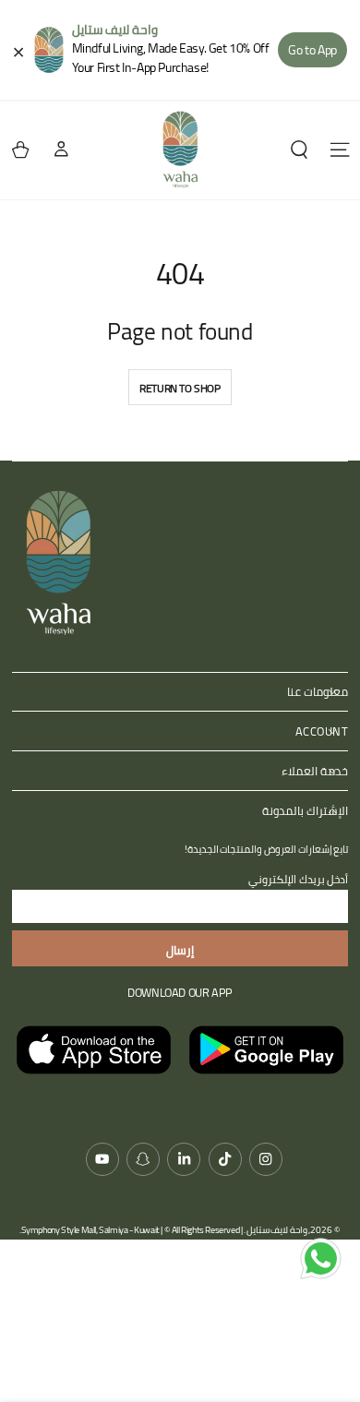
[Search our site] (299, 150)
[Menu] (339, 150)
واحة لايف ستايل (276, 1230)
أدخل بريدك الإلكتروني (298, 879)
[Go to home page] (179, 149)
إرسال (180, 950)
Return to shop (179, 388)
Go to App (312, 50)
